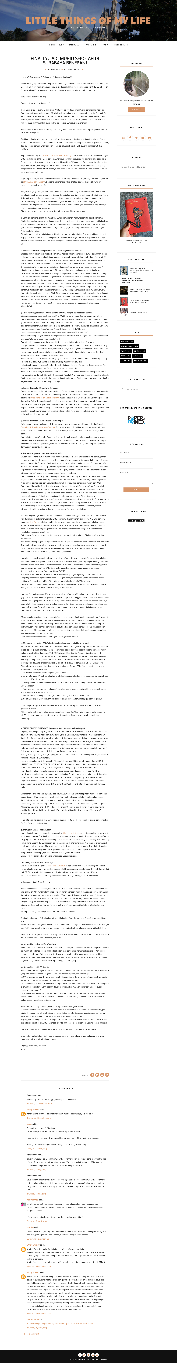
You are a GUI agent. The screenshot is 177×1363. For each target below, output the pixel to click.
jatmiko (30, 1227)
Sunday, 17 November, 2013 (39, 1239)
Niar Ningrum (32, 1200)
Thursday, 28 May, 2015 (37, 1328)
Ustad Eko (32, 522)
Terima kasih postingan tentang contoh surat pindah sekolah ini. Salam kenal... (61, 1324)
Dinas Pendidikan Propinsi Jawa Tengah (38, 427)
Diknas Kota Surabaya (55, 866)
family (123, 351)
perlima (124, 341)
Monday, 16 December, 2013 (39, 1266)
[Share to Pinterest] (102, 1075)
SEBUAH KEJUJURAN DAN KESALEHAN (136, 241)
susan (29, 1124)
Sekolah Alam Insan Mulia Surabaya (56, 156)
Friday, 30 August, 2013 (37, 1221)
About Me (136, 109)
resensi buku (127, 346)
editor (137, 351)
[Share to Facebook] (92, 1075)
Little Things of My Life (88, 20)
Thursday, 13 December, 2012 (39, 1104)
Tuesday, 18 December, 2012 (39, 1118)
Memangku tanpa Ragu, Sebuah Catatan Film (140, 290)
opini (123, 356)
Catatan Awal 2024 (138, 312)
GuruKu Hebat (33, 1320)
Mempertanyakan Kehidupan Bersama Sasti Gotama (141, 270)
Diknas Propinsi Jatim (72, 833)
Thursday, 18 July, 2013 (36, 1170)
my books (138, 361)
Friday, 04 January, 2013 (37, 1149)
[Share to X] (97, 1075)
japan (135, 356)
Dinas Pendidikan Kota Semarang (44, 398)
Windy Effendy (33, 1110)
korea (123, 361)
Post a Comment (31, 1334)
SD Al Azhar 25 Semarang (34, 182)
